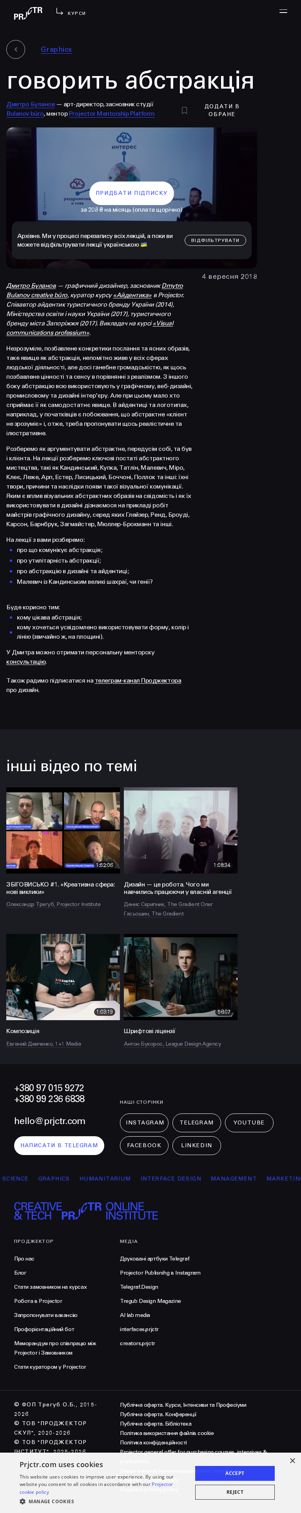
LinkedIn (196, 1145)
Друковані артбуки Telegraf (154, 1258)
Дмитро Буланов (30, 104)
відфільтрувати (215, 240)
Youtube (249, 1122)
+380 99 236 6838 (49, 1099)
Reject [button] (235, 1492)
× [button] (292, 1461)
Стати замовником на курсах (50, 1287)
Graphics (56, 49)
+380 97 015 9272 (49, 1088)
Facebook (144, 1145)
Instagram (145, 1122)
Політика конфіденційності (153, 1442)
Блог (20, 1273)
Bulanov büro (25, 113)
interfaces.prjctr (139, 1329)
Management (216, 1178)
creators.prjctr (137, 1343)
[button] (103, 1501)
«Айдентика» (132, 295)
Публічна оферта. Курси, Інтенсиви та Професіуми (183, 1405)
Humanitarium (88, 1178)
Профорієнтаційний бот (44, 1329)
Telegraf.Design (139, 1287)
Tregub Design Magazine (150, 1301)
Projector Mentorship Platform (112, 113)
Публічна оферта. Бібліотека (155, 1423)
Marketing (268, 1178)
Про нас (24, 1258)
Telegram (197, 1122)
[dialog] (150, 1483)
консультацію (25, 661)
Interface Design (153, 1178)
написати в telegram (59, 1145)
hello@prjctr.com (49, 1121)
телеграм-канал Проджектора (138, 680)
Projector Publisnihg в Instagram (160, 1273)
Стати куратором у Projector (50, 1367)
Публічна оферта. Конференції (158, 1414)
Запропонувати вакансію (46, 1315)
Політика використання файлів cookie (167, 1433)
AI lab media (135, 1315)
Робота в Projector (38, 1301)
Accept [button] (234, 1473)
